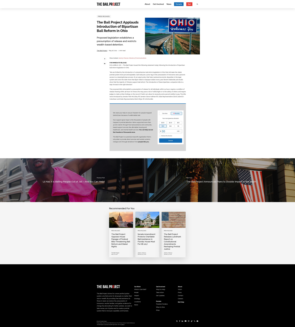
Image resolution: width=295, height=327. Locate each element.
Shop (158, 310)
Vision (180, 289)
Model (136, 292)
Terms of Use (106, 322)
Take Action (160, 292)
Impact (136, 295)
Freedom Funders (162, 304)
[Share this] (104, 58)
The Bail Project (102, 50)
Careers (180, 298)
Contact (180, 295)
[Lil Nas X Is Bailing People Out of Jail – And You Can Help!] (74, 180)
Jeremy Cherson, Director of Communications (132, 58)
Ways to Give (160, 307)
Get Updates (160, 295)
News (136, 305)
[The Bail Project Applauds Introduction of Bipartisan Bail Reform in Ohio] (170, 36)
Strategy (137, 298)
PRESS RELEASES (104, 16)
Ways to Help (160, 289)
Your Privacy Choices (121, 322)
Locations (137, 302)
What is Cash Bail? (140, 289)
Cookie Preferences (131, 322)
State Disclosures (113, 322)
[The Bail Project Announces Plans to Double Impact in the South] (221, 180)
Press (180, 292)
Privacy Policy (99, 322)
